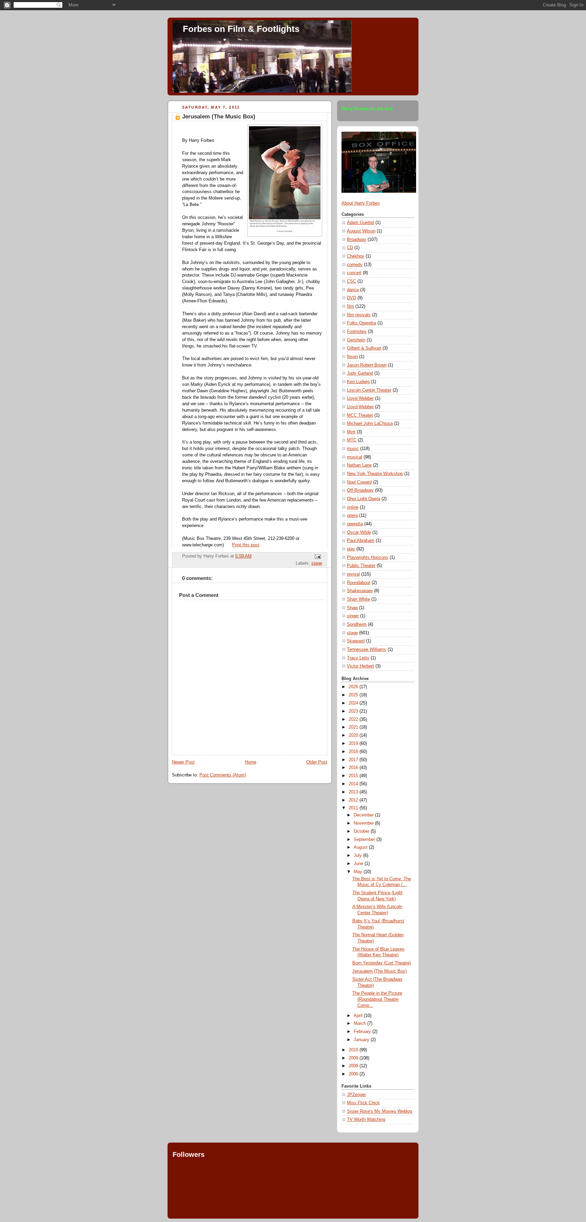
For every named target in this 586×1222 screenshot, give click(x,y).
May (359, 871)
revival (353, 574)
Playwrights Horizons (367, 557)
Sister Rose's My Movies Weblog (379, 1111)
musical (354, 457)
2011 (354, 808)
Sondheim (357, 624)
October (362, 831)
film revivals (359, 315)
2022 (354, 719)
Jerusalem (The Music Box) (218, 116)
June (359, 863)
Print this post (245, 545)
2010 (354, 1050)
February (363, 1031)
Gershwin (356, 340)
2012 (354, 800)
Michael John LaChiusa (370, 423)
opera (352, 515)
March (360, 1023)
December (364, 815)
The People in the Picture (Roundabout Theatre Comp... (377, 999)
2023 (354, 711)
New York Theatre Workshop (375, 473)
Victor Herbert (360, 666)
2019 (354, 743)
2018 (354, 751)
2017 (354, 759)
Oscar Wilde (359, 532)
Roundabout (358, 582)
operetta (355, 524)
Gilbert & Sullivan (364, 348)
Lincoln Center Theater (369, 390)
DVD (351, 298)
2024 (354, 703)
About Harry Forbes (360, 203)
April (359, 1015)
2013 (354, 792)
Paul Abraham (360, 540)
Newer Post (183, 762)
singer (353, 616)
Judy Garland (360, 373)
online (352, 507)
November (364, 823)
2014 (354, 784)
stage (316, 563)
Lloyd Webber (360, 398)
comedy (355, 264)
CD (350, 247)
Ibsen (352, 356)
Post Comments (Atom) (222, 775)
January (362, 1039)
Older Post (316, 762)
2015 (354, 775)
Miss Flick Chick (363, 1103)
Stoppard (356, 641)
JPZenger (356, 1094)
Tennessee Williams (366, 649)
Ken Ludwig (358, 381)
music (353, 448)
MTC (351, 440)
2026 (354, 686)
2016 (354, 767)
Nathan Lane (359, 465)
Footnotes (357, 331)
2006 (354, 1074)
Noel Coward (359, 482)
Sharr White (358, 599)
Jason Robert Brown (367, 365)
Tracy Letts (358, 658)
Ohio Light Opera (363, 498)
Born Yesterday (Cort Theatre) (381, 963)
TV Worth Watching (366, 1119)
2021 (354, 727)
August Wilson (361, 231)
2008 (354, 1066)
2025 (354, 695)
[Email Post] (316, 556)
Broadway (356, 239)
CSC (351, 281)
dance (353, 289)
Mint (351, 432)
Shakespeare (360, 590)
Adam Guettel (360, 222)
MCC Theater (360, 415)
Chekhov (355, 256)
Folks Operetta (361, 323)
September (365, 839)
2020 (354, 735)
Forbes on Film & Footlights (241, 29)
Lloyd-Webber (360, 407)
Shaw (352, 607)
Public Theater (361, 565)
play (351, 549)
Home (250, 762)
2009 (354, 1058)
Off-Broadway (360, 490)
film (350, 306)
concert (354, 272)
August (361, 847)
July (358, 855)
